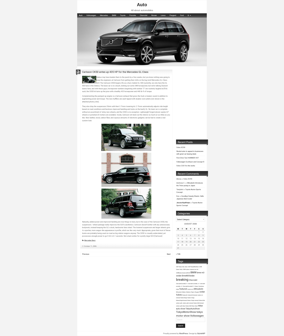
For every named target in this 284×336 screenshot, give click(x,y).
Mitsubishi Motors (181, 292)
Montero (188, 292)
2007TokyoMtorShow (193, 267)
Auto (142, 4)
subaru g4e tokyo (180, 306)
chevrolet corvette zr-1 (194, 283)
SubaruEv (185, 295)
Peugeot (173, 15)
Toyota (122, 15)
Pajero (192, 292)
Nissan (154, 15)
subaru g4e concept (188, 303)
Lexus (163, 15)
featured (183, 289)
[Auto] (142, 42)
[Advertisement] (190, 103)
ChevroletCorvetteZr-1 (182, 283)
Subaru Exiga (190, 297)
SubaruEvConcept (192, 295)
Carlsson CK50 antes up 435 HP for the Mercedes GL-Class (115, 71)
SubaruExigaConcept (181, 300)
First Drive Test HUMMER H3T (187, 158)
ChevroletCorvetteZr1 (188, 286)
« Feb (178, 254)
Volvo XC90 (180, 147)
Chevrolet (143, 15)
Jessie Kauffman (183, 203)
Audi (80, 15)
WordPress (183, 333)
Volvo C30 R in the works (185, 166)
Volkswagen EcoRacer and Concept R (190, 162)
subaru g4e (179, 303)
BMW (114, 15)
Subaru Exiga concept (192, 300)
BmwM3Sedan (188, 276)
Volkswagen (91, 15)
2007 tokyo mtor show (181, 267)
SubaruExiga (183, 297)
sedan (202, 292)
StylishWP (201, 333)
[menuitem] (80, 15)
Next (169, 254)
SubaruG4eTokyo (190, 306)
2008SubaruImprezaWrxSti (183, 273)
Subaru (179, 295)
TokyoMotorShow (186, 311)
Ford (182, 15)
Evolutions (201, 286)
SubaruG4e (202, 300)
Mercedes (104, 15)
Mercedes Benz (90, 240)
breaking (182, 279)
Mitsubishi (198, 289)
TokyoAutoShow (193, 309)
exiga (177, 289)
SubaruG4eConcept (198, 303)
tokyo (196, 306)
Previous (85, 254)
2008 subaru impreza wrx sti (190, 269)
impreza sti (190, 289)
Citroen (196, 286)
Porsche (132, 15)
